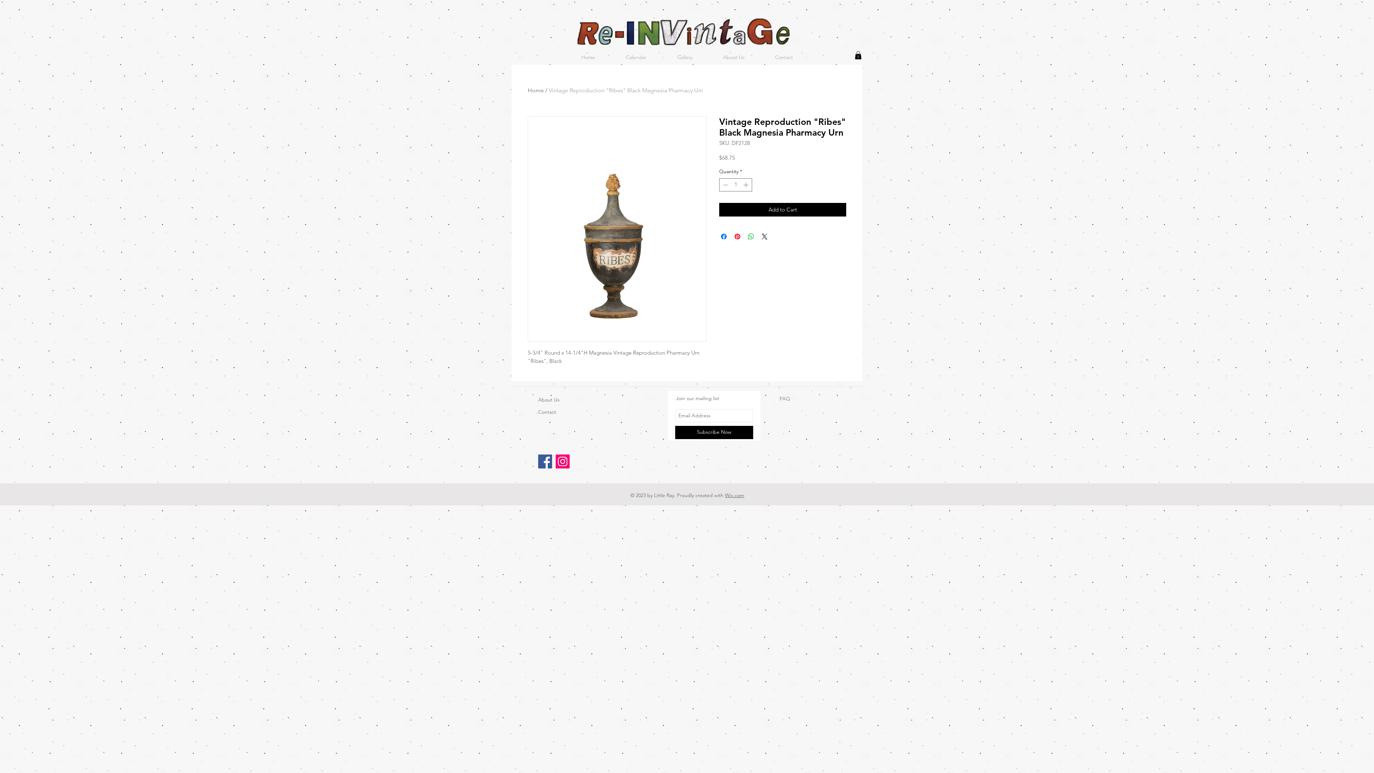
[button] (858, 55)
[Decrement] (724, 185)
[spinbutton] (735, 185)
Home (536, 90)
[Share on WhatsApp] (751, 236)
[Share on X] (764, 236)
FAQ (785, 398)
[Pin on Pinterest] (737, 236)
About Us (549, 400)
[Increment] (746, 185)
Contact (547, 412)
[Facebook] (545, 461)
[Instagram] (563, 461)
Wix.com (734, 495)
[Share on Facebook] (724, 236)
